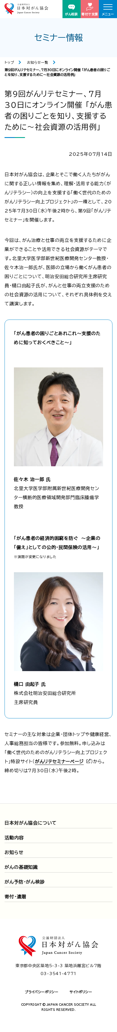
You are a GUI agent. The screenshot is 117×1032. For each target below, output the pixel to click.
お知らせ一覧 (37, 62)
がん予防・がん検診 (25, 882)
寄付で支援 (90, 14)
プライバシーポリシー (41, 991)
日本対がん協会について (31, 823)
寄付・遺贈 (15, 896)
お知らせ (14, 852)
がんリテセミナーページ (59, 761)
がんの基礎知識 (21, 867)
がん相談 (71, 14)
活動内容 (14, 837)
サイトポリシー (81, 991)
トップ (9, 62)
